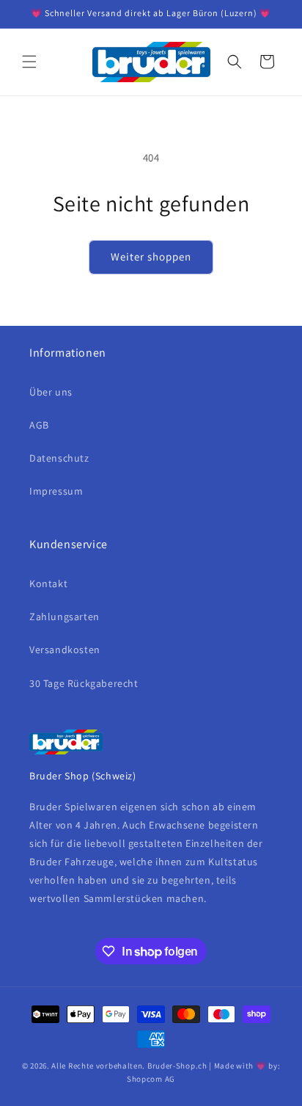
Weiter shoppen (151, 256)
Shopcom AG (151, 1079)
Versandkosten (64, 649)
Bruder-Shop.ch (177, 1065)
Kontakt (48, 583)
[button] (29, 62)
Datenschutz (59, 458)
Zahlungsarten (64, 616)
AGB (39, 425)
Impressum (56, 491)
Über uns (51, 392)
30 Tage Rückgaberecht (84, 683)
